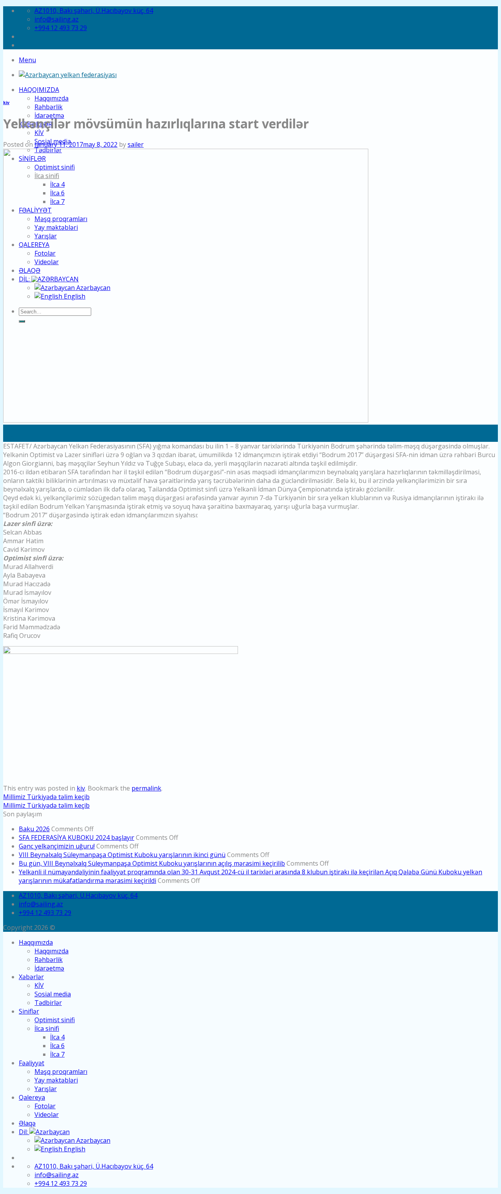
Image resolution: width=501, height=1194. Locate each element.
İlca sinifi (46, 1028)
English (73, 1149)
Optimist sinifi (54, 1020)
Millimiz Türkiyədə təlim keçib (46, 796)
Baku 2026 (34, 829)
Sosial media (52, 994)
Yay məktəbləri (56, 1080)
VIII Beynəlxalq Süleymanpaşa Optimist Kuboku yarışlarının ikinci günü (122, 854)
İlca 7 (57, 1054)
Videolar (46, 1114)
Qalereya (32, 1097)
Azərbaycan (92, 1140)
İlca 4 (57, 1037)
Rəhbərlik (48, 107)
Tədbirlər (48, 1002)
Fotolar (45, 1106)
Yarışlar (45, 1088)
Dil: (24, 1131)
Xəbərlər (31, 976)
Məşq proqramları (60, 1071)
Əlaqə (27, 1123)
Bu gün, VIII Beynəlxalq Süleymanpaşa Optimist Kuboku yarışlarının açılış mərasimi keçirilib (152, 863)
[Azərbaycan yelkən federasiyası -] (68, 74)
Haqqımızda (39, 89)
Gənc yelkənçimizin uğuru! (57, 846)
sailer (136, 144)
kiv (6, 102)
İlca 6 (57, 1045)
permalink (146, 788)
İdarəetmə (49, 968)
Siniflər (29, 1011)
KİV (39, 132)
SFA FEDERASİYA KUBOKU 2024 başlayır (76, 837)
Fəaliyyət (31, 1063)
